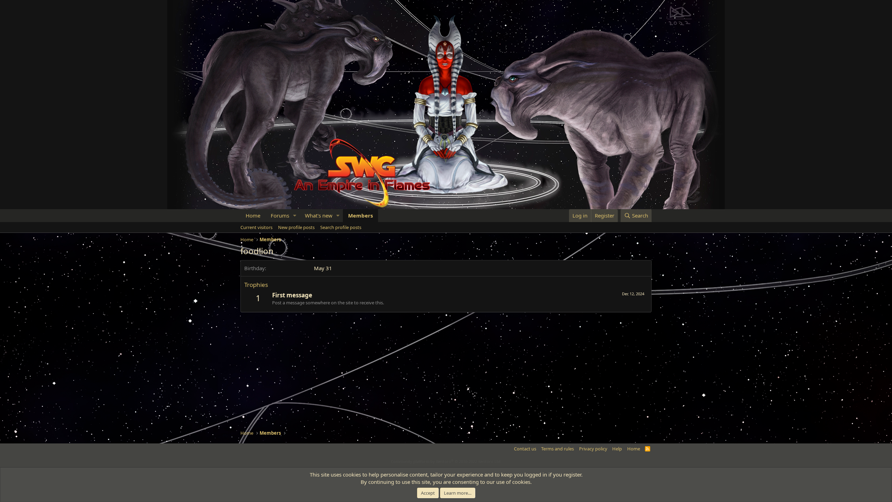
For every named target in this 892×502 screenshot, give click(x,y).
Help (617, 449)
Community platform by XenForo (446, 461)
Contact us (525, 449)
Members (360, 215)
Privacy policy (593, 449)
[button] (295, 215)
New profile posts (296, 227)
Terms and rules (557, 449)
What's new (318, 215)
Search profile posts (340, 227)
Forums (280, 215)
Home (253, 215)
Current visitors (256, 227)
